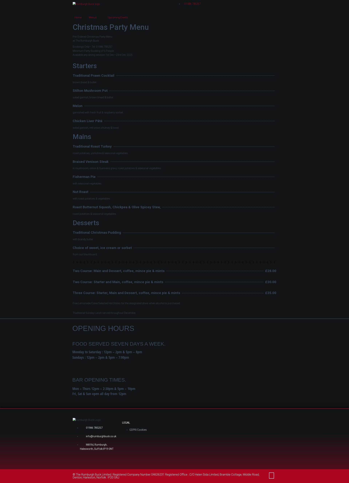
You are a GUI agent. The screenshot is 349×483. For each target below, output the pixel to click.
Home (78, 17)
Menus (93, 17)
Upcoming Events (118, 17)
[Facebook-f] (271, 475)
